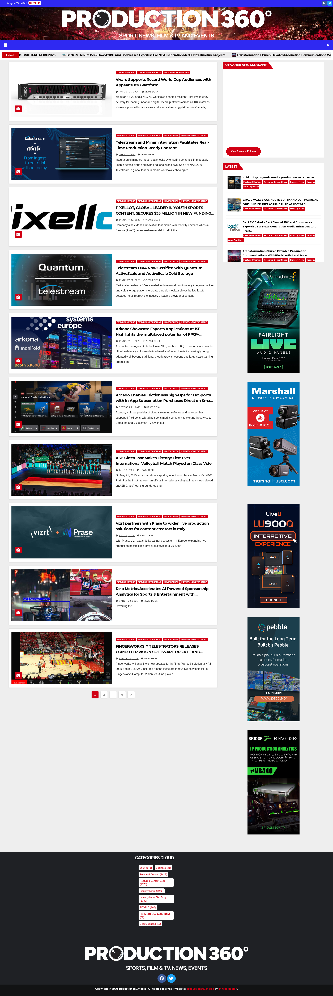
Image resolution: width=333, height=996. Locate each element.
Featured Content (126, 73)
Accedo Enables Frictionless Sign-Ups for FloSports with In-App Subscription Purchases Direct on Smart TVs (164, 401)
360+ (146, 867)
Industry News (171, 136)
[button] (160, 45)
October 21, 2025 (130, 407)
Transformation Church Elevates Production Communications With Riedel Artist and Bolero (179, 55)
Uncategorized (150, 923)
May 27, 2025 (127, 535)
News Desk (151, 92)
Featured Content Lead (149, 73)
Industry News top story (176, 73)
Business (163, 867)
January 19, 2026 (130, 341)
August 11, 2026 (129, 92)
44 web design (227, 988)
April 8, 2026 (127, 154)
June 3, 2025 (127, 470)
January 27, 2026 (130, 220)
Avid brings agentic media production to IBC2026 (293, 55)
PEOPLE (148, 907)
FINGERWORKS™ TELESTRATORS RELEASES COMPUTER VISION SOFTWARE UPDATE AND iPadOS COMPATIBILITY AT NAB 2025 (158, 652)
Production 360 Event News (155, 915)
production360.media (200, 988)
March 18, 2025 (129, 601)
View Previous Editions (243, 151)
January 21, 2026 (130, 280)
